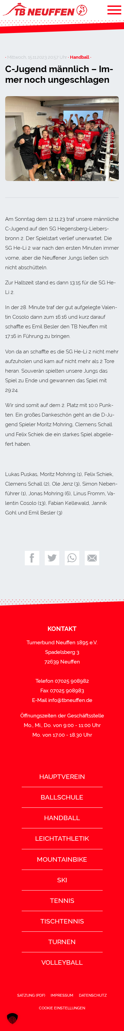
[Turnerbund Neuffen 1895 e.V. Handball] (44, 9)
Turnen (62, 941)
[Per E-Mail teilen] (92, 558)
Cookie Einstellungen (62, 1008)
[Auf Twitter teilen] (52, 558)
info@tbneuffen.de (70, 700)
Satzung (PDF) (31, 995)
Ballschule (62, 797)
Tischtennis (62, 921)
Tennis (62, 900)
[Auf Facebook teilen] (32, 558)
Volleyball (62, 962)
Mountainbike (62, 859)
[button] (12, 1018)
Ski (62, 880)
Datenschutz (93, 995)
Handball (62, 818)
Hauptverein (62, 776)
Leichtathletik (62, 838)
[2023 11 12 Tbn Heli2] (62, 138)
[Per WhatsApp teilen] (72, 558)
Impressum (62, 995)
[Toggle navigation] (114, 9)
